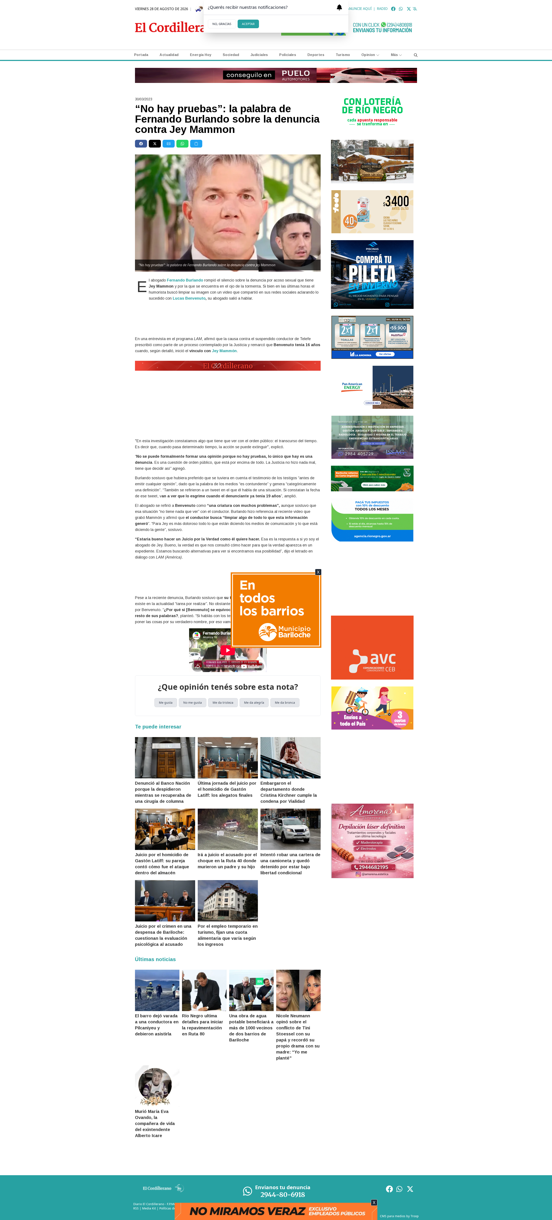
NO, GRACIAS (221, 24)
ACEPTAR (248, 24)
